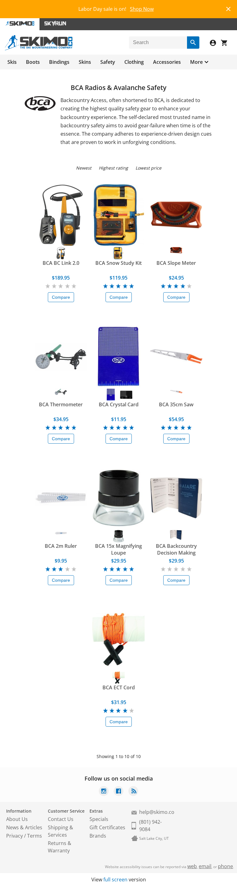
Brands (97, 835)
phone (225, 866)
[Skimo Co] (39, 48)
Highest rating (113, 168)
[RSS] (133, 792)
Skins (85, 62)
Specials (98, 819)
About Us (17, 819)
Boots (33, 62)
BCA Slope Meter (176, 263)
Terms (34, 835)
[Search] (193, 42)
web (192, 866)
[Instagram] (103, 792)
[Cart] (226, 44)
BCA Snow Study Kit (118, 263)
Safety (107, 62)
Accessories (167, 62)
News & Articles (24, 827)
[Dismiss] (228, 8)
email (205, 866)
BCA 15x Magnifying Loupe (118, 549)
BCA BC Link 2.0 (61, 263)
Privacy (14, 835)
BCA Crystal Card (119, 404)
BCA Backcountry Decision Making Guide (176, 549)
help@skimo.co (156, 812)
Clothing (134, 62)
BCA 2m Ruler (61, 546)
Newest (83, 168)
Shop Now (142, 9)
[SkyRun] (55, 24)
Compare (61, 297)
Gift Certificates (107, 827)
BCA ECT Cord (118, 687)
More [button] (196, 62)
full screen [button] (115, 879)
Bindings (59, 62)
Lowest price (148, 168)
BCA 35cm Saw (176, 404)
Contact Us (60, 819)
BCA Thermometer (61, 404)
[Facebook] (118, 792)
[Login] (215, 43)
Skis (12, 62)
